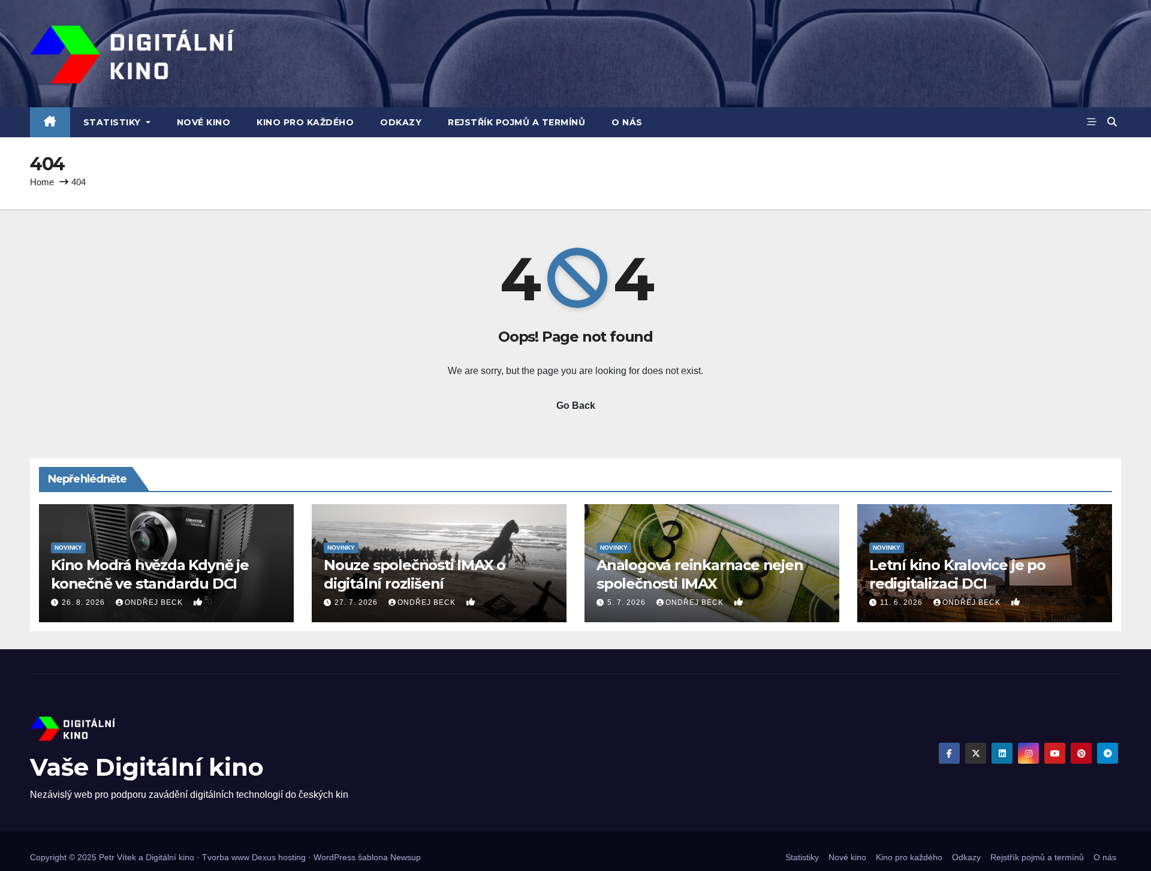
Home (42, 182)
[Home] (50, 122)
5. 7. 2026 (627, 602)
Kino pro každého (305, 122)
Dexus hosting (279, 857)
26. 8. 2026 (84, 602)
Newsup (405, 857)
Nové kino (204, 122)
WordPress (334, 857)
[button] (1112, 122)
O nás (627, 122)
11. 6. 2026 (902, 602)
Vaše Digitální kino (147, 767)
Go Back (575, 405)
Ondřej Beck (155, 602)
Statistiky (113, 122)
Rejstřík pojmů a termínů (516, 122)
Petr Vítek (117, 857)
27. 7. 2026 (357, 602)
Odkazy (400, 122)
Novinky (68, 547)
